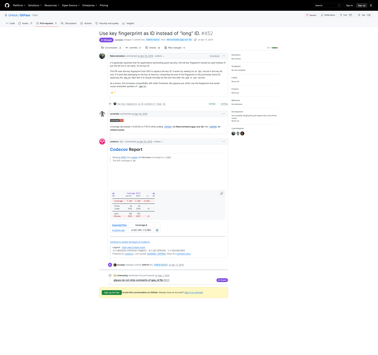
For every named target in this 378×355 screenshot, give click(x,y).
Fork (347, 15)
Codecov (119, 149)
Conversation (114, 47)
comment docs (183, 253)
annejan (119, 39)
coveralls (114, 113)
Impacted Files (119, 225)
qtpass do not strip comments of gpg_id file (142, 280)
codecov (114, 141)
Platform (18, 5)
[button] (159, 55)
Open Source (69, 5)
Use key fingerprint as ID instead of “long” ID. (141, 104)
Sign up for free (111, 292)
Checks (156, 47)
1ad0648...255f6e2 (156, 253)
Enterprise (88, 5)
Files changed (178, 47)
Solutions (33, 5)
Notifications (329, 15)
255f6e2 (224, 104)
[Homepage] (7, 5)
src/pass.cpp (118, 230)
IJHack (13, 15)
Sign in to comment (193, 292)
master (134, 157)
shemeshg (122, 275)
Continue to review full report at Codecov (130, 242)
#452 (123, 157)
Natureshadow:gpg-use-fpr (179, 40)
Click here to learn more (133, 247)
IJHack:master (153, 40)
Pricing (104, 5)
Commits (136, 47)
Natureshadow (117, 56)
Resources (51, 5)
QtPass (25, 15)
